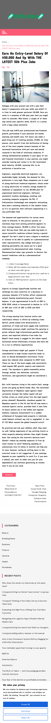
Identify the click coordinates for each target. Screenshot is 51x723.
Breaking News (8, 538)
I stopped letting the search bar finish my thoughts (25, 627)
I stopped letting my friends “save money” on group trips (25, 593)
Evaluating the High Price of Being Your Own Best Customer (24, 611)
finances (9, 475)
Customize (25, 711)
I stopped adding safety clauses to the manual (23, 633)
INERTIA (5, 653)
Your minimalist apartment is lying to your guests (24, 648)
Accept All (25, 704)
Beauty (5, 533)
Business (6, 544)
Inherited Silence (9, 659)
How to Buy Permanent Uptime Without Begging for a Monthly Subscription (25, 641)
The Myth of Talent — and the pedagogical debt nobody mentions (24, 672)
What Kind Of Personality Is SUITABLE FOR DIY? (13, 492)
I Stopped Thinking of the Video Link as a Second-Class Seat (24, 602)
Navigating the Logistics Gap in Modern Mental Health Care (23, 620)
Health (5, 561)
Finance (5, 550)
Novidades (7, 567)
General (5, 556)
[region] (25, 702)
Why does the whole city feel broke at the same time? (23, 584)
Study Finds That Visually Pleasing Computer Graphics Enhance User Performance (37, 495)
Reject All (25, 718)
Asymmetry (7, 665)
